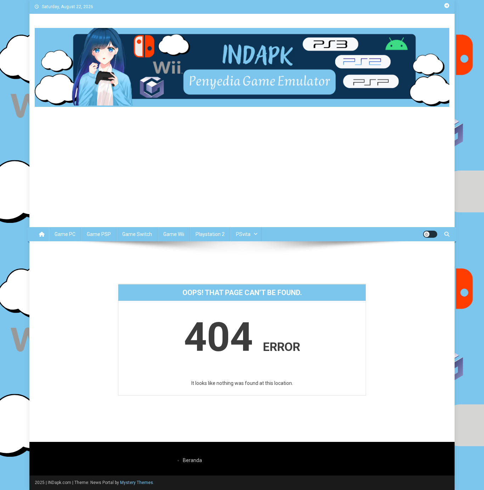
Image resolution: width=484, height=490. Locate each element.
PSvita (243, 234)
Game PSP (99, 234)
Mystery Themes (136, 482)
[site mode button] (430, 234)
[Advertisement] (242, 174)
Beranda (192, 460)
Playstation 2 (210, 234)
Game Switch (137, 234)
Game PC (65, 234)
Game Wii (173, 234)
